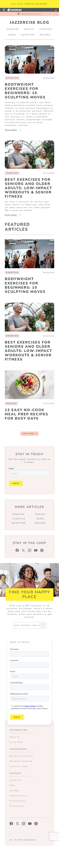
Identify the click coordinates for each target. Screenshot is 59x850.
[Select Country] (55, 10)
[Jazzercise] (16, 9)
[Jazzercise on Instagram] (23, 823)
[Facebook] (17, 550)
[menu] (3, 9)
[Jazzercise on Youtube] (30, 823)
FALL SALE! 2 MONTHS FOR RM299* (30, 4)
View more (28, 433)
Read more (11, 130)
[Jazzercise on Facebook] (11, 823)
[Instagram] (29, 550)
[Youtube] (35, 550)
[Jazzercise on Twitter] (17, 823)
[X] (23, 550)
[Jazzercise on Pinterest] (36, 823)
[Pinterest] (42, 550)
